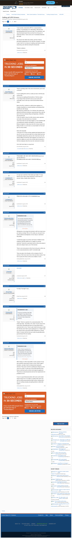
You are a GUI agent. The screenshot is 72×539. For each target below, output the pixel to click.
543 (13, 95)
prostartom (59, 444)
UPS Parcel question (60, 446)
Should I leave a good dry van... (63, 475)
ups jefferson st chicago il (63, 463)
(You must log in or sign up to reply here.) (10, 416)
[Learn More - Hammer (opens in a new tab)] (36, 2)
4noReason (60, 464)
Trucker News (26, 523)
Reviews (44, 7)
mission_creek (62, 498)
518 (13, 222)
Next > (15, 21)
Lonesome (9, 271)
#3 (44, 153)
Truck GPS (37, 7)
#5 (44, 193)
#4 (44, 172)
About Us (17, 523)
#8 (44, 286)
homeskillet (19, 148)
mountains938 (61, 460)
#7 (44, 265)
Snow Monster (9, 92)
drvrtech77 (59, 494)
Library (33, 523)
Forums (20, 7)
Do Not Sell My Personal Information (35, 525)
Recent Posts (13, 11)
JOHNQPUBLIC (62, 450)
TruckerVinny (60, 456)
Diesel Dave (9, 292)
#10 (44, 342)
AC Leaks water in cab (63, 497)
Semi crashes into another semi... (64, 493)
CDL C (39, 74)
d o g (25, 278)
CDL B (33, 74)
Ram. (56, 502)
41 (13, 34)
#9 (44, 306)
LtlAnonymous (19, 52)
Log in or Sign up (65, 6)
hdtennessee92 (54, 491)
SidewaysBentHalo (9, 218)
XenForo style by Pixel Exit (36, 534)
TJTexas (57, 447)
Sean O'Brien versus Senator (64, 435)
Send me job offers (34, 77)
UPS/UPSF (10, 19)
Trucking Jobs (29, 7)
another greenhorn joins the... (63, 485)
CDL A (27, 74)
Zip (25, 60)
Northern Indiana (11, 279)
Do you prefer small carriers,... (61, 501)
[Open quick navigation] (67, 14)
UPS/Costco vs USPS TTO (65, 439)
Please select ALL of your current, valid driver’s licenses (33, 71)
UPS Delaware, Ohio (62, 455)
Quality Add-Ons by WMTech (36, 535)
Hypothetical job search (62, 481)
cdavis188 (59, 483)
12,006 (13, 275)
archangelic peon (63, 440)
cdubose (58, 476)
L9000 (56, 480)
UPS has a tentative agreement (63, 432)
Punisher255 (19, 19)
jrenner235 (59, 486)
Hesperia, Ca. (11, 300)
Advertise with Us (42, 523)
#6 (44, 212)
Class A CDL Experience (31, 65)
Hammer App (52, 523)
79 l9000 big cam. (58, 479)
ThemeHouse (44, 536)
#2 (44, 85)
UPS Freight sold (62, 449)
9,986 (13, 295)
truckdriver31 (9, 159)
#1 (44, 25)
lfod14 (57, 454)
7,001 (13, 162)
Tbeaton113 (53, 473)
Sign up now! (60, 423)
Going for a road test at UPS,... (63, 443)
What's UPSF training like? (61, 452)
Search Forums (6, 11)
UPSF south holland (63, 459)
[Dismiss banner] (56, 2)
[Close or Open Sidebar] (66, 14)
